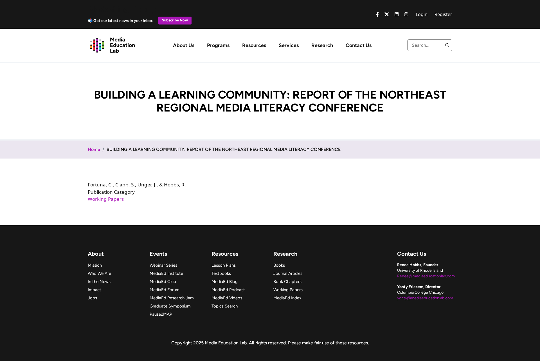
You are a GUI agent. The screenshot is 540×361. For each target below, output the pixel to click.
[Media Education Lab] (112, 45)
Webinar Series (163, 265)
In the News (99, 281)
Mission (95, 265)
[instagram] (406, 14)
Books (279, 265)
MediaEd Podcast (228, 289)
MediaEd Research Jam (172, 297)
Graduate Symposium (170, 306)
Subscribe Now (175, 20)
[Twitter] (386, 14)
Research (322, 45)
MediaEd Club (163, 281)
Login (422, 14)
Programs (218, 45)
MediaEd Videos (227, 297)
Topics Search (225, 306)
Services (289, 45)
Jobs (92, 297)
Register (443, 14)
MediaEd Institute (166, 273)
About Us (183, 45)
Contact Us (359, 45)
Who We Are (99, 273)
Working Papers (106, 199)
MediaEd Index (287, 297)
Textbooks (221, 273)
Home (94, 149)
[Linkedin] (397, 14)
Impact (94, 289)
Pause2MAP (161, 314)
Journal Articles (287, 273)
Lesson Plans (224, 265)
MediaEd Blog (225, 281)
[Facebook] (377, 14)
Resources (254, 45)
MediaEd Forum (164, 289)
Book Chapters (287, 281)
